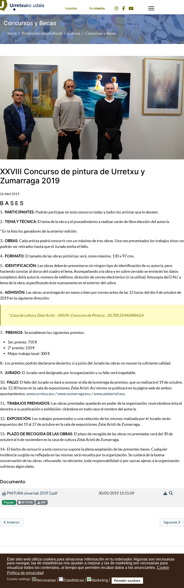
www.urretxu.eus (40, 394)
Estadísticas (73, 580)
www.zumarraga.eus (74, 394)
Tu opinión (97, 8)
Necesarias (46, 580)
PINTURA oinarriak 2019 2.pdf (31, 493)
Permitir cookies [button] (127, 581)
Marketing (99, 580)
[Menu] (151, 7)
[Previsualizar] (170, 493)
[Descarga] (165, 493)
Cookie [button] (163, 568)
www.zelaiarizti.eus (109, 394)
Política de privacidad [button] (25, 573)
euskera (71, 8)
